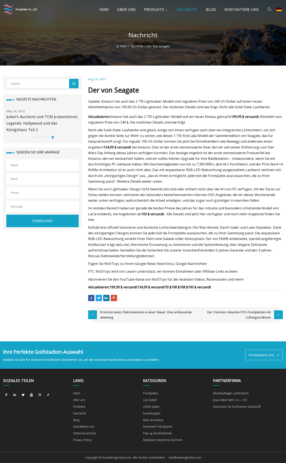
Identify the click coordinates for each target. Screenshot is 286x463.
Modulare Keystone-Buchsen (162, 440)
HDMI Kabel (151, 407)
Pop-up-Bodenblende (157, 433)
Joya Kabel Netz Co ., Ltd (230, 400)
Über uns (126, 9)
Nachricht (186, 9)
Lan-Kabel (150, 400)
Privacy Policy (82, 440)
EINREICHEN (43, 221)
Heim (103, 9)
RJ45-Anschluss (153, 420)
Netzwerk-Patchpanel (157, 426)
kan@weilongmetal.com (185, 457)
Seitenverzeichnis (84, 433)
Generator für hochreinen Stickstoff (237, 407)
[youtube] (31, 395)
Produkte (154, 9)
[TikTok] (48, 395)
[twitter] (23, 395)
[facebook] (6, 395)
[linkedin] (15, 395)
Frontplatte (150, 393)
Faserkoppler (152, 413)
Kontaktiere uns (241, 9)
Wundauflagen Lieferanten (231, 393)
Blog (211, 9)
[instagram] (40, 395)
